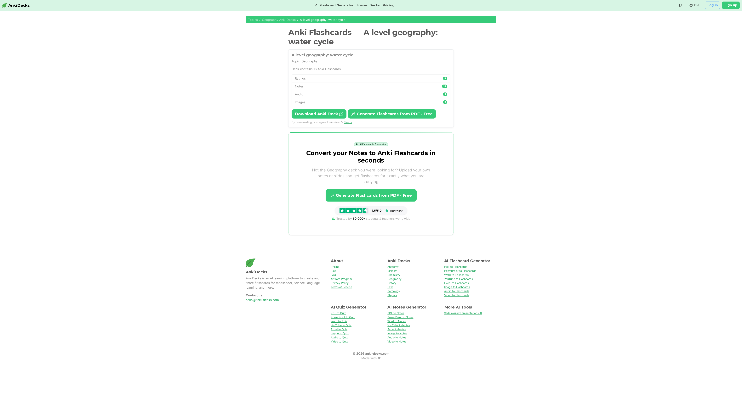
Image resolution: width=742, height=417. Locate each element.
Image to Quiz (340, 333)
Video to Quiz (339, 341)
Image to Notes (397, 333)
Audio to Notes (396, 337)
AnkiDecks (18, 5)
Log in (712, 5)
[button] (681, 5)
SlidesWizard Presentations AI (463, 313)
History (391, 283)
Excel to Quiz (339, 329)
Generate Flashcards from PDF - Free (395, 114)
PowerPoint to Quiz (343, 317)
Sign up (730, 5)
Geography (394, 279)
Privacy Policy (340, 283)
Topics (253, 20)
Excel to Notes (396, 329)
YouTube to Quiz (341, 325)
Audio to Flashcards (456, 291)
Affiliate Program (341, 279)
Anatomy (393, 266)
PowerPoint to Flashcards (460, 270)
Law (390, 287)
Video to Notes (396, 341)
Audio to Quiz (339, 337)
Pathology (393, 291)
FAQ (333, 274)
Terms (348, 122)
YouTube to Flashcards (458, 279)
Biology (392, 270)
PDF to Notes (395, 313)
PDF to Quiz (338, 313)
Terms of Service (341, 287)
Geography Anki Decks (279, 20)
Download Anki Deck (317, 114)
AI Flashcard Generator (334, 5)
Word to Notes (396, 321)
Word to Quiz (339, 321)
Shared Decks (368, 5)
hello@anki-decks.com (262, 300)
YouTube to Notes (398, 325)
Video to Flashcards (456, 295)
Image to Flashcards (457, 287)
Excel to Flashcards (456, 283)
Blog (333, 270)
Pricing (389, 5)
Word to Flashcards (456, 274)
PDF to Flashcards (455, 266)
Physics (392, 295)
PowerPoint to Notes (400, 317)
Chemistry (393, 274)
